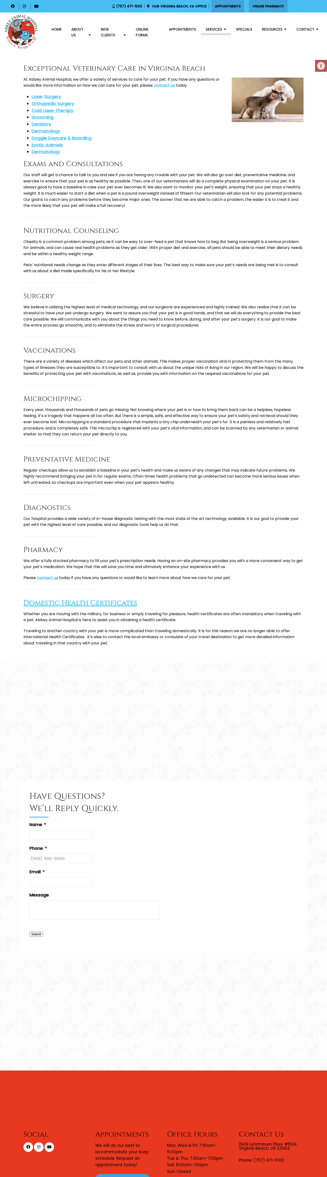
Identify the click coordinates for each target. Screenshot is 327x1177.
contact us (164, 85)
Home (56, 29)
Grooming (42, 117)
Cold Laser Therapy (52, 110)
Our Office (179, 6)
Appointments (228, 6)
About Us (77, 32)
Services (214, 29)
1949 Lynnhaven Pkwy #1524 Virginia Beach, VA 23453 (268, 1146)
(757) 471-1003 (129, 6)
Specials (244, 29)
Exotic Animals (47, 145)
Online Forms (142, 32)
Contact (305, 29)
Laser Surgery (46, 97)
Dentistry (41, 124)
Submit (36, 934)
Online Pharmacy (268, 6)
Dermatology (46, 131)
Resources (272, 29)
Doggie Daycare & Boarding (61, 138)
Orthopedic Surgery (53, 104)
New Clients (108, 32)
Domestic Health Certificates (80, 603)
